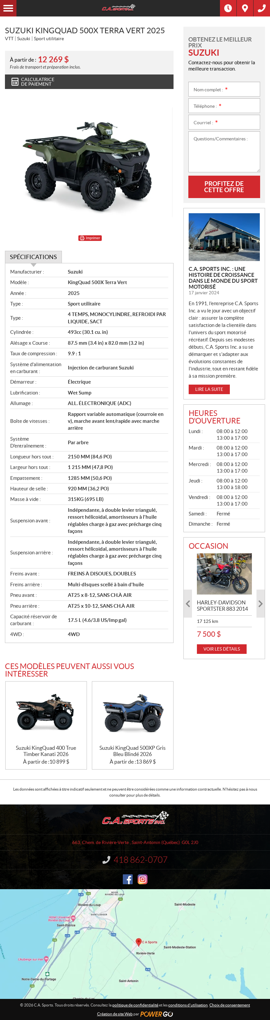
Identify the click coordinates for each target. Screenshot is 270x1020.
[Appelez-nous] (262, 8)
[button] (188, 604)
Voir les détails (221, 649)
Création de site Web (115, 1014)
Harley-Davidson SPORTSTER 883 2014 (222, 605)
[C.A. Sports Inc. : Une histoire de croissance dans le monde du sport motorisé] (224, 237)
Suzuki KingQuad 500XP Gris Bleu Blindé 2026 (132, 751)
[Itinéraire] (245, 8)
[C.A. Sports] (118, 8)
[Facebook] (128, 879)
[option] (224, 603)
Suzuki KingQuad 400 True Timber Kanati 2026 (46, 751)
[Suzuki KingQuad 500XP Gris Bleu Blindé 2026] (132, 713)
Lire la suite (209, 389)
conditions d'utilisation (188, 1005)
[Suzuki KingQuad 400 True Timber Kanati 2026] (46, 713)
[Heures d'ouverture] (228, 8)
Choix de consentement (229, 1005)
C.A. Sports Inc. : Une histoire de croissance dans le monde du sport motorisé (223, 278)
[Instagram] (143, 879)
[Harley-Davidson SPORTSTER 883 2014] (224, 574)
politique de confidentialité (135, 1005)
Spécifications (33, 256)
